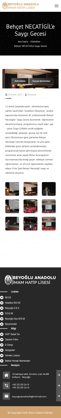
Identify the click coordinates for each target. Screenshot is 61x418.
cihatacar (31, 94)
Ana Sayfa (23, 41)
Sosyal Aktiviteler (41, 81)
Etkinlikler (35, 41)
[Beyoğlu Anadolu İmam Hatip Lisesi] (20, 5)
